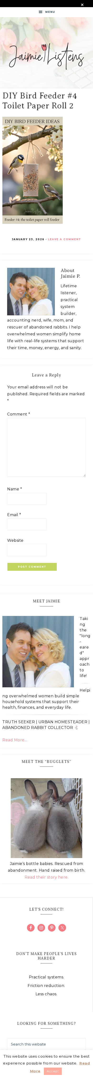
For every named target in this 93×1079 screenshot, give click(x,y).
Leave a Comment (64, 239)
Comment (18, 414)
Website (15, 540)
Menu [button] (50, 12)
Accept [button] (53, 1071)
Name (14, 489)
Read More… (14, 740)
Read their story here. (46, 877)
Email (14, 515)
